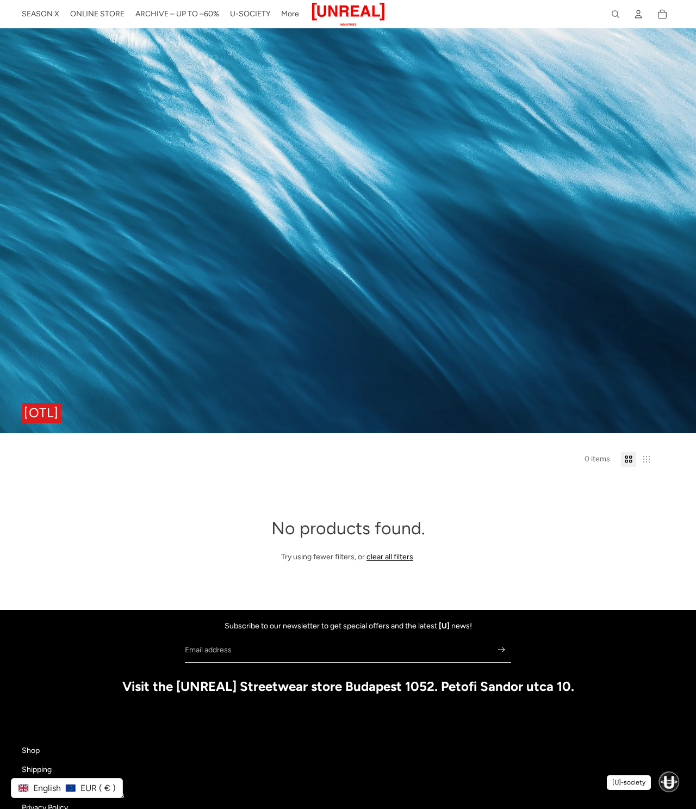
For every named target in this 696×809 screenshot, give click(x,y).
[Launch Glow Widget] (668, 781)
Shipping (37, 769)
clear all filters (389, 556)
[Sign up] (501, 649)
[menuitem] (40, 14)
